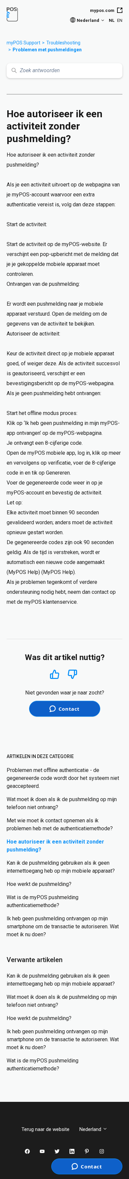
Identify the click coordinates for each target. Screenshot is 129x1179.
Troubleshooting (63, 42)
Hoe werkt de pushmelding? (39, 884)
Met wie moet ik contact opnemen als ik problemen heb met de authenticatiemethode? (60, 824)
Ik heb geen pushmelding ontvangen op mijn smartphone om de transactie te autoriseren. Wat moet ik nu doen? (63, 926)
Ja (55, 674)
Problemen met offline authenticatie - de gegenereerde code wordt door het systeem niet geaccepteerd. (63, 778)
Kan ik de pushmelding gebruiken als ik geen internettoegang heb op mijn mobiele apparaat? (61, 867)
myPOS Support (23, 42)
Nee (72, 674)
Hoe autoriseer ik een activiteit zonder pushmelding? (55, 846)
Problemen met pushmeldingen (47, 49)
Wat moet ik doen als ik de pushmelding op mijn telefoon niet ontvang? (62, 803)
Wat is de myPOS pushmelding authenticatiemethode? (42, 901)
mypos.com (102, 10)
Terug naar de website (45, 1129)
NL (111, 20)
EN (119, 20)
